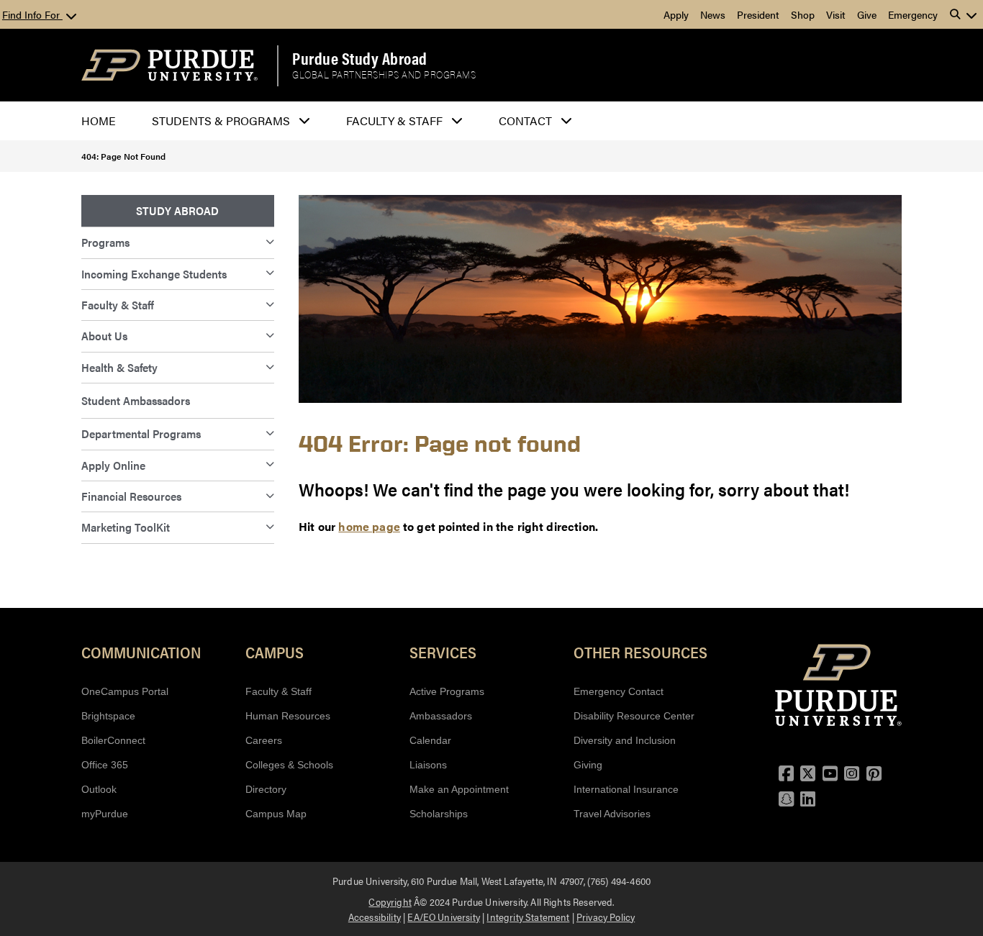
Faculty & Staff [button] (394, 120)
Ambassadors (440, 716)
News (712, 14)
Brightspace (108, 716)
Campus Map (276, 813)
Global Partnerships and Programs (384, 75)
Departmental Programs (141, 433)
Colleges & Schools (289, 765)
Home (98, 120)
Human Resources (287, 716)
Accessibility (374, 916)
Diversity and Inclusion (625, 740)
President (758, 14)
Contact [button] (525, 120)
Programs (105, 242)
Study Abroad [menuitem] (177, 210)
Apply (676, 14)
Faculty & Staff (117, 304)
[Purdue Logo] (169, 65)
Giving (588, 765)
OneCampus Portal (124, 691)
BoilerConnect (113, 740)
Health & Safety (119, 367)
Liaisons (428, 765)
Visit (836, 14)
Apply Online (113, 465)
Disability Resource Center (634, 716)
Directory (265, 789)
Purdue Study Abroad (359, 58)
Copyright (389, 901)
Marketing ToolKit (125, 527)
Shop (803, 14)
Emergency (913, 14)
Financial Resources (131, 496)
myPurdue (104, 813)
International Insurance (626, 789)
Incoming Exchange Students (154, 273)
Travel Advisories (612, 813)
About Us (104, 335)
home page (368, 526)
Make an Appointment (459, 789)
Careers (263, 740)
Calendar (430, 740)
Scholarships (438, 813)
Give (866, 14)
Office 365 (104, 765)
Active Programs (446, 691)
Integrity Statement (527, 916)
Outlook (99, 789)
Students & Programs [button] (221, 120)
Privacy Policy (605, 916)
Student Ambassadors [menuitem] (135, 400)
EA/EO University (443, 916)
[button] (963, 14)
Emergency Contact (618, 691)
